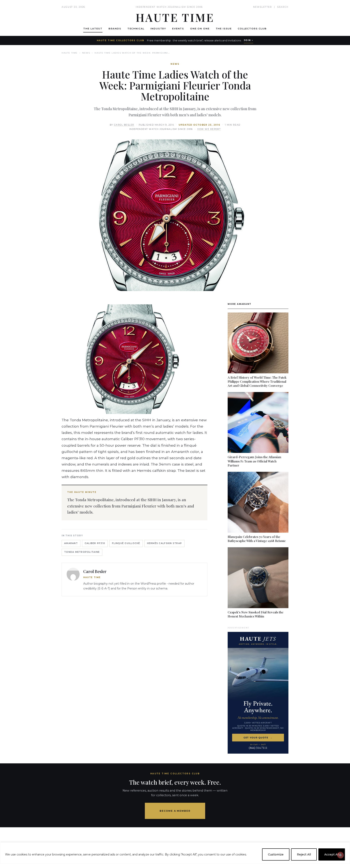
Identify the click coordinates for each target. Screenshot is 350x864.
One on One (199, 28)
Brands (115, 28)
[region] (175, 853)
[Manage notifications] (340, 855)
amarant (71, 543)
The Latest (92, 28)
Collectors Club (252, 28)
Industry (158, 28)
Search (282, 7)
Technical (136, 28)
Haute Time (70, 53)
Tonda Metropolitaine (82, 552)
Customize (276, 854)
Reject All (304, 854)
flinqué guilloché (126, 543)
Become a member (175, 810)
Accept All (331, 854)
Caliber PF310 (95, 543)
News (86, 53)
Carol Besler (124, 125)
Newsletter (262, 7)
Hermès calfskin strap (164, 543)
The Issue (224, 28)
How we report (209, 129)
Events (178, 28)
